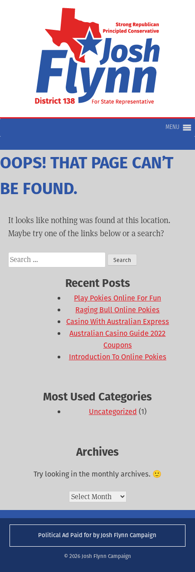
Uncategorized (113, 411)
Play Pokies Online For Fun (117, 298)
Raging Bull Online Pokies (117, 310)
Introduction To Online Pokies (117, 357)
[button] (172, 128)
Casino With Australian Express (117, 321)
